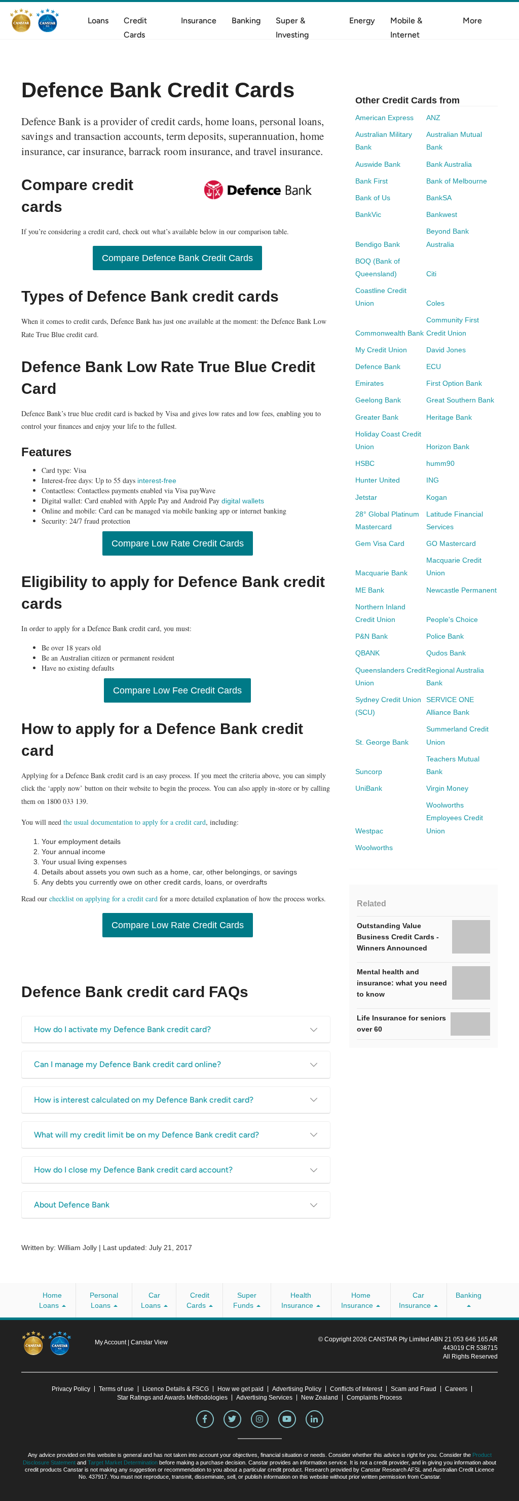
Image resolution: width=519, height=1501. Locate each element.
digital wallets (242, 501)
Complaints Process (374, 1398)
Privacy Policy (71, 1389)
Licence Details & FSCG (175, 1389)
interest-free (156, 481)
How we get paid (240, 1389)
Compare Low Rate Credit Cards (178, 543)
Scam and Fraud (413, 1389)
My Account (111, 1342)
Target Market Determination (123, 1462)
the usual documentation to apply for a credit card (134, 822)
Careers (456, 1389)
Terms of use (116, 1389)
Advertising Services (264, 1398)
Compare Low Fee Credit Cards (177, 690)
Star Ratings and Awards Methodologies (172, 1398)
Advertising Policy (296, 1389)
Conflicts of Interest (356, 1389)
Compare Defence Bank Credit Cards (177, 258)
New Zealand (319, 1398)
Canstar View (149, 1342)
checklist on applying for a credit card (103, 898)
